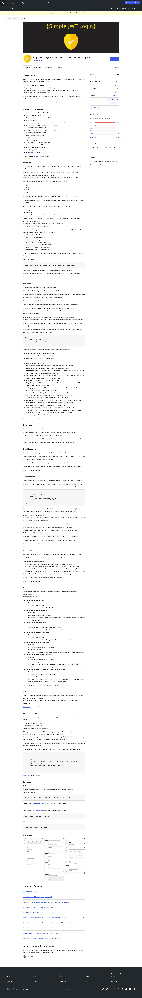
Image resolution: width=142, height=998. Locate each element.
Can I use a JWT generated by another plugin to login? (39, 907)
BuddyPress (115, 981)
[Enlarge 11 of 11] (83, 870)
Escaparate (36, 974)
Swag (87, 981)
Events (87, 976)
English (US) (115, 95)
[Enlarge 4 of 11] (62, 840)
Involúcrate (88, 974)
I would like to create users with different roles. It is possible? (41, 938)
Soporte (116, 67)
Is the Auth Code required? (31, 912)
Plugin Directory (11, 8)
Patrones (35, 981)
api (108, 99)
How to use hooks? (29, 928)
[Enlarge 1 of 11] (41, 840)
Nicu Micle (38, 60)
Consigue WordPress (132, 3)
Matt (113, 976)
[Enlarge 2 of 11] (41, 848)
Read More (26, 419)
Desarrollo (59, 67)
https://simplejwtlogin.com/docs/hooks (50, 685)
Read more (26, 277)
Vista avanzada (95, 107)
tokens (116, 102)
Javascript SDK (37, 810)
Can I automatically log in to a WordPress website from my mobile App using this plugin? (50, 923)
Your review (93, 137)
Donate (87, 979)
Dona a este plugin (95, 165)
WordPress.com (116, 974)
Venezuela (25, 989)
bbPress (114, 979)
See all (117, 137)
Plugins (35, 979)
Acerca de (9, 974)
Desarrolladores (63, 979)
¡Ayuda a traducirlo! (88, 13)
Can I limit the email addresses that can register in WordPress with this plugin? (46, 902)
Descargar (115, 59)
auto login (113, 99)
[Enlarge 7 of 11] (62, 873)
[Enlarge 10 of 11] (83, 863)
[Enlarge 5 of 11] (62, 853)
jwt (117, 99)
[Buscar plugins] (24, 18)
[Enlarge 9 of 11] (83, 849)
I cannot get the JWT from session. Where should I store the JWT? (43, 933)
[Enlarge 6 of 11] (62, 862)
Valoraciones (37, 67)
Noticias (9, 976)
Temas (34, 976)
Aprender (61, 974)
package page (39, 803)
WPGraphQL (33, 152)
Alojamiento (10, 979)
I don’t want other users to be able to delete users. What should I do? (44, 917)
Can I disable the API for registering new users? (37, 897)
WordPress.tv (63, 981)
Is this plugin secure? (29, 892)
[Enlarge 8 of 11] (83, 840)
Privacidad (9, 981)
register (111, 102)
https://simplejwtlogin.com (66, 103)
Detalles (27, 67)
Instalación (48, 67)
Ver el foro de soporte (97, 151)
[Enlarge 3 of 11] (41, 859)
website (36, 156)
